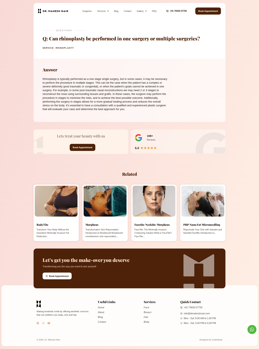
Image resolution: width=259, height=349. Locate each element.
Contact (127, 11)
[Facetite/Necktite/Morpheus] (154, 201)
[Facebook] (37, 323)
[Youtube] (48, 323)
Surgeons (87, 11)
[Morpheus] (105, 201)
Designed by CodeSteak (210, 339)
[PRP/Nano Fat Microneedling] (203, 201)
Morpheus (91, 224)
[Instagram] (43, 323)
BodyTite (42, 224)
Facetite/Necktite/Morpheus (152, 224)
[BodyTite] (56, 201)
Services (101, 11)
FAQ (154, 11)
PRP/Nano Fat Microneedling (201, 224)
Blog (116, 11)
